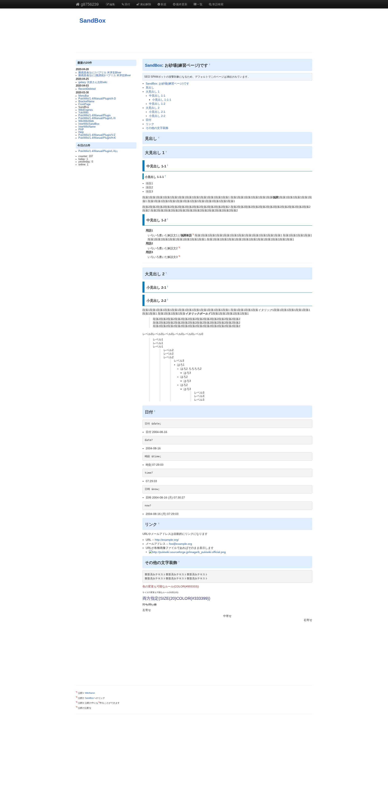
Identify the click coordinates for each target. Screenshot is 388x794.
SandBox (92, 20)
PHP (81, 129)
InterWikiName (87, 126)
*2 (179, 247)
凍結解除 (145, 4)
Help (81, 132)
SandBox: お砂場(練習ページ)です (167, 83)
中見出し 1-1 (157, 95)
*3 (179, 256)
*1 (193, 234)
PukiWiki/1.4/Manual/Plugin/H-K (97, 137)
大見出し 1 (152, 91)
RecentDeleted (87, 89)
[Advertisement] (194, 38)
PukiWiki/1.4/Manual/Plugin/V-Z (96, 135)
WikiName (90, 693)
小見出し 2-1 (157, 111)
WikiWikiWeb (86, 121)
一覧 (199, 4)
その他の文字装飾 (157, 128)
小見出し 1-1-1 (161, 99)
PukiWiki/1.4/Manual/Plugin (94, 115)
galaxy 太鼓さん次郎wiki (92, 82)
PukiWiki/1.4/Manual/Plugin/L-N (96, 118)
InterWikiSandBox (88, 123)
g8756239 (89, 4)
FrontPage (84, 104)
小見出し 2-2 (157, 115)
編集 (112, 4)
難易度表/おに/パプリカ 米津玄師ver (99, 72)
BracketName (86, 101)
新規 (163, 4)
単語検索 (218, 4)
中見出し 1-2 (157, 103)
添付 (127, 4)
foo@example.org (180, 543)
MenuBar (83, 95)
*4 (99, 702)
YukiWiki (83, 112)
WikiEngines (85, 110)
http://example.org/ (167, 539)
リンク (150, 124)
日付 (148, 119)
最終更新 (181, 4)
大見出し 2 (152, 107)
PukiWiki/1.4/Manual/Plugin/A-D (97, 98)
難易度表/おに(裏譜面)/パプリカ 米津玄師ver (104, 75)
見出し (150, 87)
